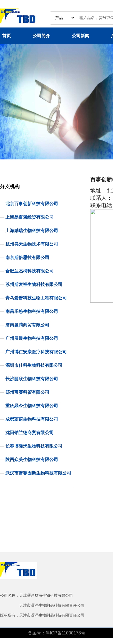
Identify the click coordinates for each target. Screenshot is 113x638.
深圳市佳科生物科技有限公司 (34, 365)
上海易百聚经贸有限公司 (29, 217)
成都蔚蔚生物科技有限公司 (31, 419)
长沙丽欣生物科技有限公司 (31, 378)
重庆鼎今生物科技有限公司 (31, 405)
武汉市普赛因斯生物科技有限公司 (38, 473)
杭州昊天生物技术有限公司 (31, 244)
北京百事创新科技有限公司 (31, 203)
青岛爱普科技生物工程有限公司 (36, 297)
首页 (6, 35)
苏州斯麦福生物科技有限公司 (34, 284)
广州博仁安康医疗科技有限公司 (36, 351)
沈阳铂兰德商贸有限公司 (29, 432)
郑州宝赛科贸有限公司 (27, 392)
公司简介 (41, 35)
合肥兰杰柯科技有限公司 (29, 271)
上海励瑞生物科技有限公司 (31, 230)
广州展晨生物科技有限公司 (31, 338)
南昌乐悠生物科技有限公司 (31, 311)
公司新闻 (80, 35)
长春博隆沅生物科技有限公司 (34, 446)
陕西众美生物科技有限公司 (31, 459)
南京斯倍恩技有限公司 (27, 257)
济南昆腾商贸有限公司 (27, 324)
